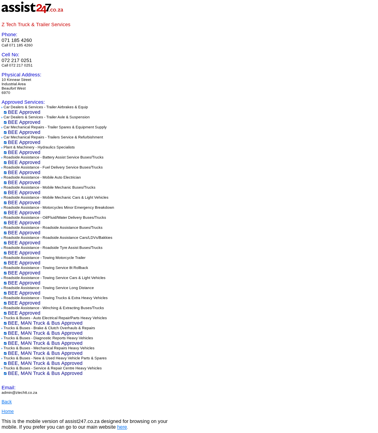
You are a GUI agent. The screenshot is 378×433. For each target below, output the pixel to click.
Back (7, 401)
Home (8, 411)
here (122, 427)
